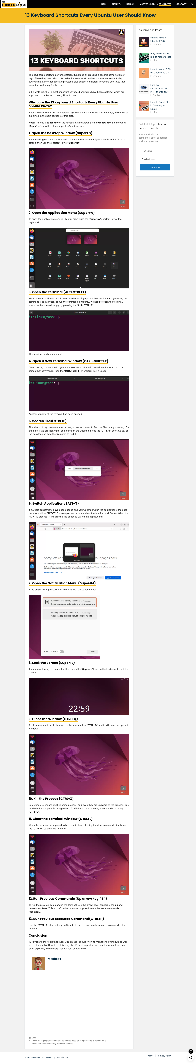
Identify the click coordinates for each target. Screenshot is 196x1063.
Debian (130, 4)
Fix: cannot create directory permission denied (52, 1043)
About (150, 1055)
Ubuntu (116, 4)
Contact (181, 4)
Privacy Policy (164, 1055)
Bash (104, 4)
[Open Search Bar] (192, 4)
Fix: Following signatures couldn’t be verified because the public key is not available (69, 1041)
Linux (34, 1038)
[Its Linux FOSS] (14, 4)
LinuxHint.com (62, 1057)
